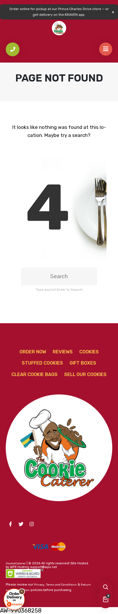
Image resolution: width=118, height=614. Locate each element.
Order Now (32, 352)
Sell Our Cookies (85, 374)
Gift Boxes (83, 363)
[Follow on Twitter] (20, 524)
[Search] (105, 587)
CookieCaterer (16, 563)
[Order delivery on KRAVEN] (14, 599)
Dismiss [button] (113, 12)
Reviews (63, 352)
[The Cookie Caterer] (59, 28)
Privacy (39, 584)
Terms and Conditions (61, 584)
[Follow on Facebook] (10, 524)
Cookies (89, 352)
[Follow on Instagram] (31, 524)
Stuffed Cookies (42, 363)
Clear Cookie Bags (34, 374)
